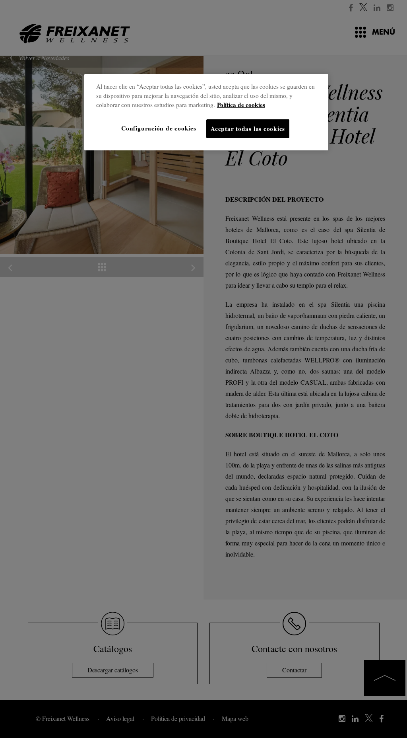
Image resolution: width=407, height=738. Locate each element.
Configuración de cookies (158, 128)
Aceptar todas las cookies (248, 128)
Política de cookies (241, 104)
